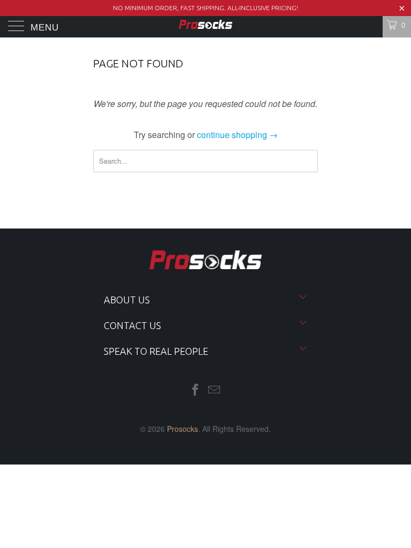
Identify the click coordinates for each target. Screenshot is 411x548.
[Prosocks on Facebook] (195, 390)
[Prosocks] (205, 26)
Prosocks (182, 428)
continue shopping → (237, 134)
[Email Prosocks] (215, 390)
